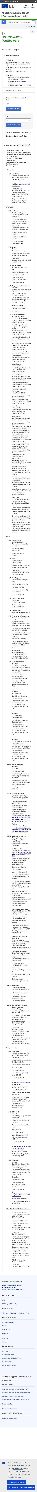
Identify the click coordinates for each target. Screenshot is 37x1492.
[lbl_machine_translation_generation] (30, 133)
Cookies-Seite (18, 1468)
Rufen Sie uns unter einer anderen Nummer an (16, 1392)
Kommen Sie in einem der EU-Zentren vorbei (15, 1399)
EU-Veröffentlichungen (9, 1365)
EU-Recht (5, 1351)
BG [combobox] (8, 120)
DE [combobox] (8, 104)
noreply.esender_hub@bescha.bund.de (21, 1195)
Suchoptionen (30, 26)
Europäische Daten (8, 1354)
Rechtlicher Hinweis (8, 1322)
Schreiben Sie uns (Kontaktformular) (13, 1396)
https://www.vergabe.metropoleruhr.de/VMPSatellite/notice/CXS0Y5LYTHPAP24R (21, 829)
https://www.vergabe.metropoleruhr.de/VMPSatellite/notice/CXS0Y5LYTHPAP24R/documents (21, 818)
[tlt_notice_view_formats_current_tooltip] (29, 145)
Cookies (4, 1326)
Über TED (5, 1338)
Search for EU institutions (9, 1409)
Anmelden (26, 7)
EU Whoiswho (6, 1361)
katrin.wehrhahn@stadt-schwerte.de (21, 185)
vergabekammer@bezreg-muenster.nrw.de (21, 1147)
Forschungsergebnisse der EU (11, 1358)
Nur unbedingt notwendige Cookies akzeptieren (21, 1487)
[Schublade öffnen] (4, 33)
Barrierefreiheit (6, 1329)
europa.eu (12, 1381)
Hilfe (3, 1300)
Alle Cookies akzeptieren (16, 1482)
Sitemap (4, 1342)
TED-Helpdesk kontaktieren (10, 1304)
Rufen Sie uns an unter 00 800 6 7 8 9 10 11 (15, 1389)
